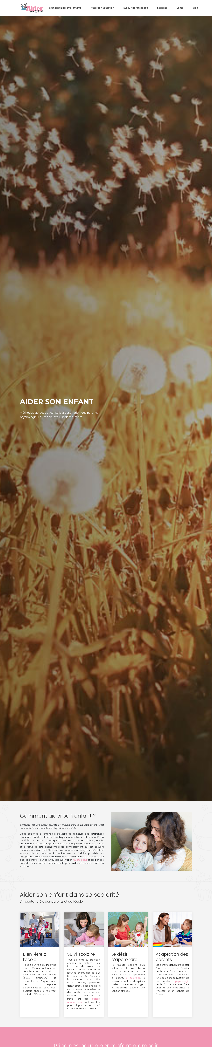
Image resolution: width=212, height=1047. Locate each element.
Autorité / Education (102, 7)
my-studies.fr (79, 859)
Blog (195, 7)
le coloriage (133, 977)
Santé (180, 7)
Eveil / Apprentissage (135, 7)
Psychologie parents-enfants (64, 7)
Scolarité (162, 7)
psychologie (182, 981)
